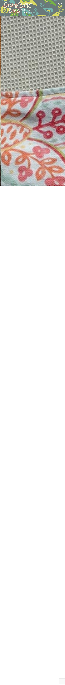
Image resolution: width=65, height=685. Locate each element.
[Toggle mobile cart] (58, 3)
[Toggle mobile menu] (62, 3)
